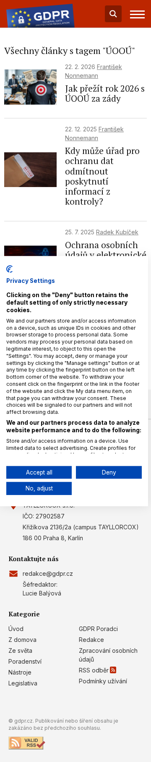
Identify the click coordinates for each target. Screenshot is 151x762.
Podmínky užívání (103, 681)
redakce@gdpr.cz (48, 573)
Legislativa (22, 683)
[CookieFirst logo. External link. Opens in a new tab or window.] (9, 268)
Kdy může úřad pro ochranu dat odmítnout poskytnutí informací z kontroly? (102, 176)
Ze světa (20, 650)
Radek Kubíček (117, 232)
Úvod (15, 628)
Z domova (22, 639)
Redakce (91, 639)
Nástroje (19, 672)
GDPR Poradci (98, 628)
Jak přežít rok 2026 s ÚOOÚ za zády (105, 93)
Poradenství (25, 661)
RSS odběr (94, 670)
